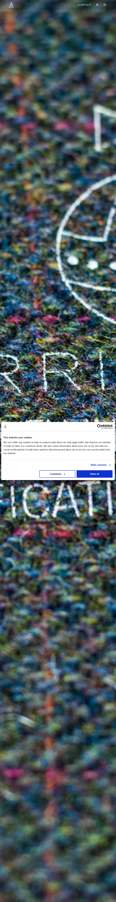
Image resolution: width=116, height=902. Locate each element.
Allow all (94, 474)
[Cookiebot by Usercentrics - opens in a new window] (99, 426)
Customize (55, 474)
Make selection (99, 465)
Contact (84, 4)
